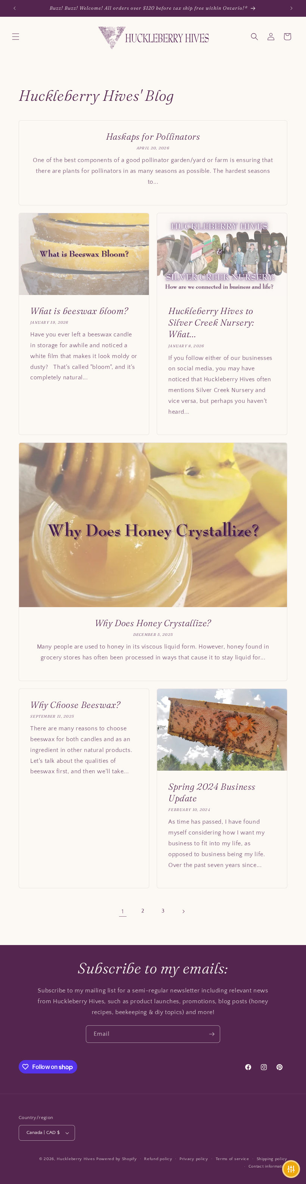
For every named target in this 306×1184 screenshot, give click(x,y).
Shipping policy (272, 1159)
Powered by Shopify (116, 1159)
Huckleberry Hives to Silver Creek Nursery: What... (211, 322)
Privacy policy (193, 1159)
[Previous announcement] (14, 8)
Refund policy (158, 1159)
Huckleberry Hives (76, 1159)
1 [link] (123, 911)
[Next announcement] (291, 8)
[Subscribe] (211, 1034)
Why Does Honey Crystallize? (153, 623)
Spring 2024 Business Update (212, 792)
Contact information (268, 1166)
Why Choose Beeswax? (75, 704)
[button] (15, 36)
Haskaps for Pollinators (153, 136)
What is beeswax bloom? (79, 310)
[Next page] (183, 911)
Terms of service (232, 1159)
